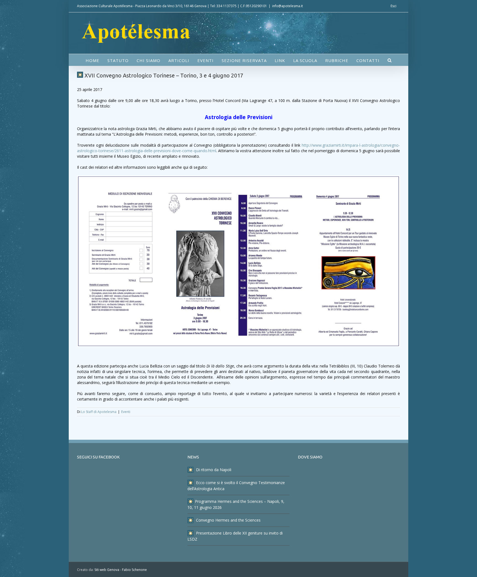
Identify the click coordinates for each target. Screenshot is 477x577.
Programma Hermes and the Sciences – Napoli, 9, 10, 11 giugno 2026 (235, 504)
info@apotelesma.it (287, 6)
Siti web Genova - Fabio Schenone (120, 569)
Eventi (125, 411)
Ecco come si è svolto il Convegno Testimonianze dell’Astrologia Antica (236, 485)
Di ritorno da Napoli (213, 469)
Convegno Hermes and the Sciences (228, 520)
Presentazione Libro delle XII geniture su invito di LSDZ (235, 536)
